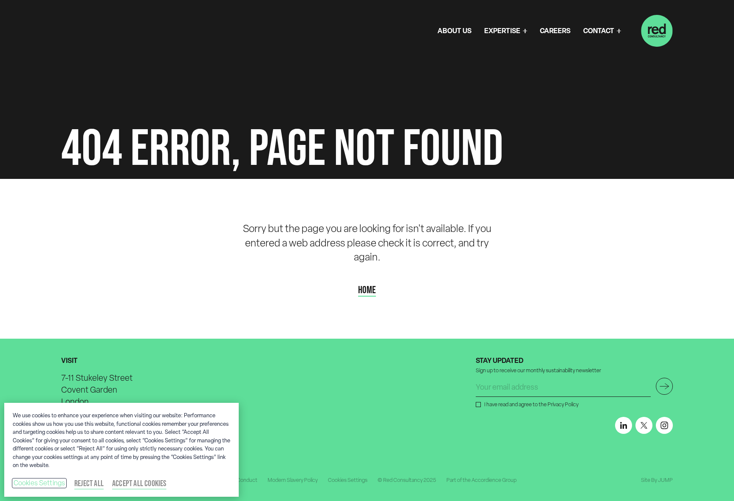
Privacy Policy (563, 404)
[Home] (657, 31)
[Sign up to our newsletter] (664, 386)
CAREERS (555, 30)
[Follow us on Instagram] (664, 425)
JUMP (665, 480)
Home (367, 290)
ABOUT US (454, 30)
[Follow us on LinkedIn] (623, 425)
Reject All (89, 483)
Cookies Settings (39, 483)
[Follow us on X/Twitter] (643, 425)
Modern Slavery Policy (293, 480)
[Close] (225, 448)
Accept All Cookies (139, 483)
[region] (121, 450)
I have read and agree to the (531, 404)
